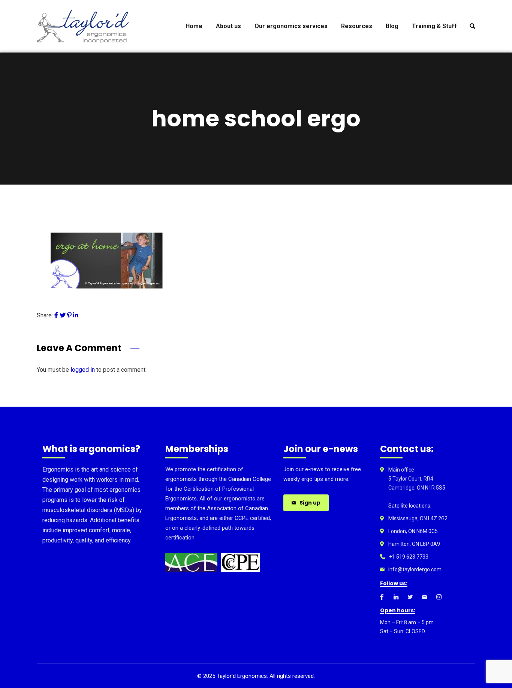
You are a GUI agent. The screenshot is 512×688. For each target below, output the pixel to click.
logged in (82, 369)
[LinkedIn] (75, 315)
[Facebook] (56, 315)
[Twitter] (63, 315)
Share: (45, 315)
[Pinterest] (69, 315)
